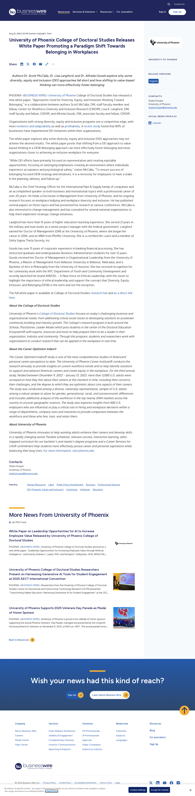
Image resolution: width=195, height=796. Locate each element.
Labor (51, 484)
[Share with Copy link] (47, 64)
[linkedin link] (157, 783)
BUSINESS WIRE (35, 95)
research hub (99, 293)
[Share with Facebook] (34, 64)
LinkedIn (156, 123)
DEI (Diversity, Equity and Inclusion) (45, 489)
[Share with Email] (40, 64)
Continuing (71, 489)
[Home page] (27, 12)
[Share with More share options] (53, 64)
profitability (72, 126)
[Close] (190, 790)
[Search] (169, 4)
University (85, 489)
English (153, 81)
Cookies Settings (137, 790)
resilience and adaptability (33, 126)
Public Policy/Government (70, 484)
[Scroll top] (184, 710)
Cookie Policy (51, 791)
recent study (92, 126)
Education (98, 489)
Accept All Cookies (159, 790)
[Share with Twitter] (28, 64)
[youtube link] (164, 783)
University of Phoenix (62, 95)
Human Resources (36, 484)
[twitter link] (151, 782)
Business (90, 484)
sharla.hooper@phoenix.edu (23, 473)
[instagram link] (178, 783)
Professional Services (109, 484)
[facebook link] (171, 783)
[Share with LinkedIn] (21, 64)
